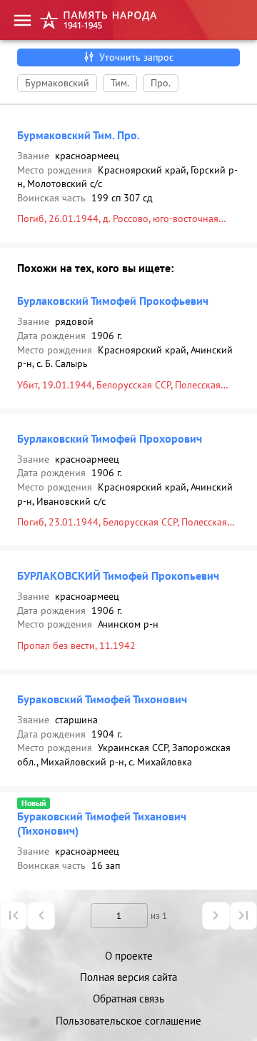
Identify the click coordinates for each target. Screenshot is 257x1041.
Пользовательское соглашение (128, 1020)
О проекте (129, 955)
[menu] (22, 20)
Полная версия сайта (128, 977)
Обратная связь (128, 998)
